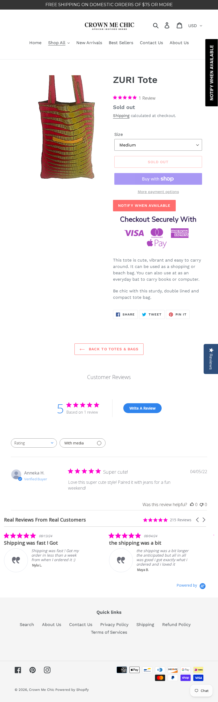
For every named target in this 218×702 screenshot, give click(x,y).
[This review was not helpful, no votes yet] (201, 504)
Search (27, 624)
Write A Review (142, 408)
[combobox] (34, 443)
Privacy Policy (114, 624)
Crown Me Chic (42, 690)
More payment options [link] (158, 192)
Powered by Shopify (72, 690)
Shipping (121, 115)
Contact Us (80, 624)
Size (118, 134)
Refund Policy (176, 624)
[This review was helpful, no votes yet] (192, 504)
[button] (197, 520)
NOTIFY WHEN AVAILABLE (144, 205)
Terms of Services (109, 632)
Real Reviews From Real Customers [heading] (45, 520)
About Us (51, 624)
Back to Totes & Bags (113, 349)
